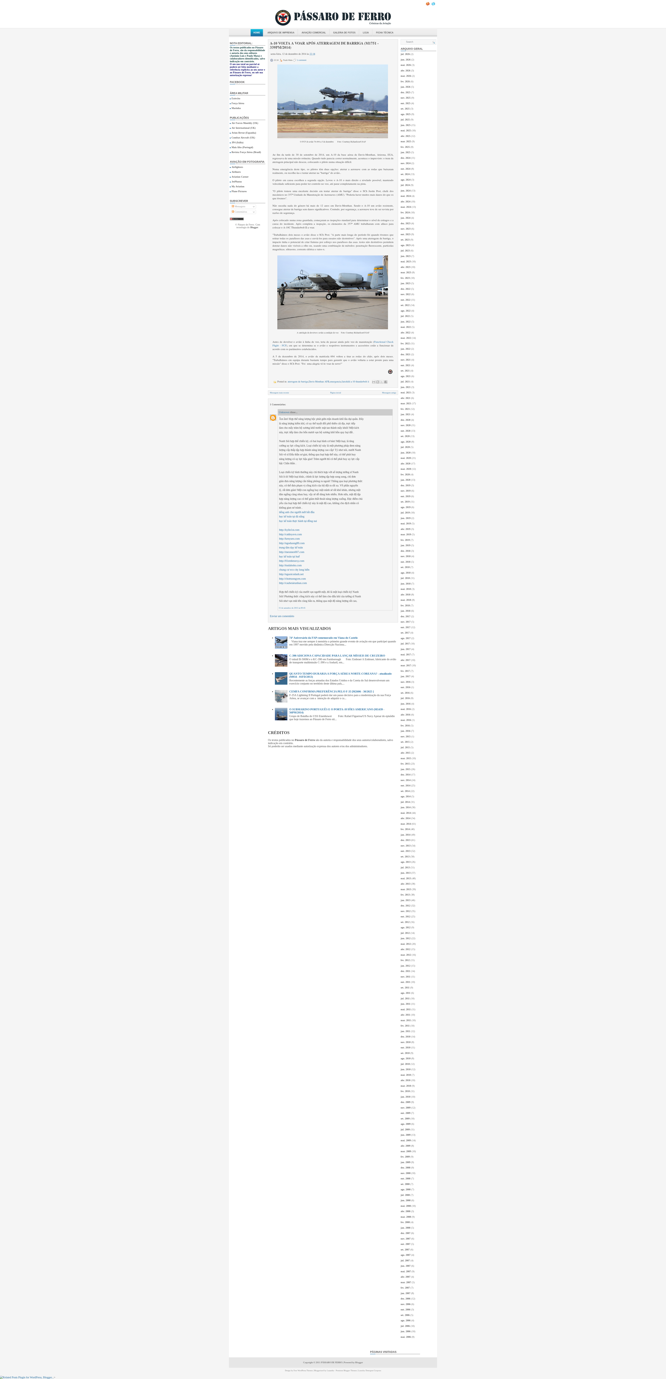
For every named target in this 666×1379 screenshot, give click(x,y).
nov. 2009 (406, 1107)
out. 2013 (405, 851)
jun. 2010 (406, 1069)
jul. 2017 (405, 643)
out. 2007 (405, 1244)
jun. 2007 (406, 1266)
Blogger (254, 227)
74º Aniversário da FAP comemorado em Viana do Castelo (323, 637)
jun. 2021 (406, 387)
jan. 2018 (405, 611)
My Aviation (238, 186)
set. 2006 (405, 1315)
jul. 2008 (405, 1195)
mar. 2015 (406, 758)
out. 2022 (405, 300)
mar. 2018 (406, 600)
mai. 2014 (406, 813)
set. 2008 (405, 1184)
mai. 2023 (406, 261)
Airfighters (237, 167)
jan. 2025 (405, 152)
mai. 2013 (406, 878)
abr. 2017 (405, 660)
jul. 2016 (405, 698)
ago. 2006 (406, 1320)
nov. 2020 (406, 425)
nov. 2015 (406, 736)
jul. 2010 (405, 1064)
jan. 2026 (405, 87)
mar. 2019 (406, 534)
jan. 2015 (405, 769)
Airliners (236, 172)
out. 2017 (405, 627)
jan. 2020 (405, 480)
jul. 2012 (405, 933)
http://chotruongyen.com (292, 578)
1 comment (301, 60)
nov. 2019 (406, 491)
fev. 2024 (405, 212)
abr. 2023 (405, 267)
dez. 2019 (405, 485)
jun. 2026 (406, 59)
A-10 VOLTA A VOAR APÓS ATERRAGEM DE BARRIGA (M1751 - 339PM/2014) (324, 45)
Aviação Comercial (314, 32)
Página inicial (335, 393)
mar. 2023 (406, 272)
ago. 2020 (406, 441)
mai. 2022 (406, 327)
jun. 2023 (406, 256)
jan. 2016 (405, 731)
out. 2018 (405, 562)
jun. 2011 (405, 1004)
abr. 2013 (405, 884)
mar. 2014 (406, 824)
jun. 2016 (406, 703)
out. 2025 (405, 103)
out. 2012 (405, 916)
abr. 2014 (405, 818)
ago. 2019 (406, 507)
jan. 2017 (405, 676)
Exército (236, 98)
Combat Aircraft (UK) (243, 137)
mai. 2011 (406, 1009)
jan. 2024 (405, 218)
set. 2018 (405, 567)
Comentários (240, 212)
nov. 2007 (406, 1238)
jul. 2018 (405, 578)
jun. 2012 (406, 938)
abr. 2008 (405, 1211)
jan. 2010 (405, 1097)
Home (256, 32)
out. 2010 (405, 1047)
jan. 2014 (405, 834)
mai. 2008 (406, 1206)
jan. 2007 (405, 1293)
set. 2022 (405, 305)
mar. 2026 (406, 76)
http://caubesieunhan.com (293, 583)
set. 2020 (405, 436)
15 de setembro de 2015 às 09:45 (292, 608)
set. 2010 (405, 1053)
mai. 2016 (406, 709)
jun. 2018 (406, 583)
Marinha (236, 108)
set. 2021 (405, 370)
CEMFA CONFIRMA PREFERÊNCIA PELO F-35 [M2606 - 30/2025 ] (331, 691)
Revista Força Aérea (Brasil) (246, 152)
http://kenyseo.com (289, 538)
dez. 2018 (405, 551)
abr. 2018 (405, 594)
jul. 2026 (405, 54)
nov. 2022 (406, 294)
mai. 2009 (406, 1140)
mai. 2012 (406, 944)
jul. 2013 (405, 867)
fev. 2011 (405, 1025)
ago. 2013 (406, 862)
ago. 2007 (406, 1255)
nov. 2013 (406, 845)
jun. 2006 (406, 1331)
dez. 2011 (405, 971)
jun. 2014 (406, 807)
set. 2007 (405, 1249)
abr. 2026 (405, 70)
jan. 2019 (405, 545)
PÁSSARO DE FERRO (331, 1362)
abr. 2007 (405, 1277)
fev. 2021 (405, 409)
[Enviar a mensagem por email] (373, 382)
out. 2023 (405, 234)
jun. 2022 (406, 321)
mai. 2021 (406, 392)
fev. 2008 (405, 1222)
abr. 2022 (405, 332)
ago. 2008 (406, 1189)
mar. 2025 (406, 141)
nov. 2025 (406, 98)
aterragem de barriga (298, 381)
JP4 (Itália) (238, 142)
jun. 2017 (406, 649)
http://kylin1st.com (289, 529)
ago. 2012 (406, 927)
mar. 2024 (406, 207)
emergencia (335, 381)
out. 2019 (405, 496)
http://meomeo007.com (291, 552)
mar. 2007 (406, 1282)
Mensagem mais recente (279, 393)
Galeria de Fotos (344, 32)
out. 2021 (405, 365)
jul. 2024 (405, 185)
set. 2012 (405, 922)
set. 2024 (405, 174)
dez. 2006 (405, 1298)
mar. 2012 (406, 955)
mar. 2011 (406, 1020)
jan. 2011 (405, 1031)
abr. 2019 (405, 529)
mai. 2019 (406, 523)
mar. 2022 (406, 338)
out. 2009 (405, 1113)
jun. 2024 (406, 190)
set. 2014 (405, 791)
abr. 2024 (405, 201)
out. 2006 (405, 1309)
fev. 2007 (405, 1287)
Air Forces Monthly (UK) (245, 123)
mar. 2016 (406, 720)
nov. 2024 (406, 163)
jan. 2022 (405, 349)
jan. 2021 (405, 414)
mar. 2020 (406, 469)
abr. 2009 (405, 1146)
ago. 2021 (406, 376)
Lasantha (330, 1370)
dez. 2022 (405, 289)
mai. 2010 (406, 1075)
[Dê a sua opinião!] (377, 382)
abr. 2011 (405, 1015)
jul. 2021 (405, 381)
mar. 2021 (406, 403)
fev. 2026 (405, 81)
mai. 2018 (406, 589)
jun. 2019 (406, 518)
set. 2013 (405, 856)
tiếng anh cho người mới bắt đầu (296, 512)
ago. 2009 (406, 1124)
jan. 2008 (405, 1228)
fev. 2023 (405, 278)
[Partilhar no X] (381, 382)
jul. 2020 (405, 447)
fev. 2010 (405, 1091)
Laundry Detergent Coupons (369, 1370)
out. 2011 (405, 982)
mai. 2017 (406, 654)
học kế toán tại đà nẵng (291, 516)
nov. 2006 (406, 1304)
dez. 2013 (405, 840)
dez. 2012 (405, 905)
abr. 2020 (405, 463)
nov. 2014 (406, 780)
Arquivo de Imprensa (280, 32)
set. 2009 (405, 1118)
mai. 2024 (406, 196)
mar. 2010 (406, 1086)
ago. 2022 (406, 310)
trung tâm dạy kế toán (291, 547)
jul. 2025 (405, 119)
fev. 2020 (405, 474)
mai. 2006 (406, 1337)
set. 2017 (405, 632)
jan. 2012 (405, 966)
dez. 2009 (405, 1102)
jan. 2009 (405, 1162)
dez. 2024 (405, 158)
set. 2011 (405, 987)
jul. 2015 (405, 747)
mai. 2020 (406, 458)
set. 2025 (405, 108)
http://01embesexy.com (291, 560)
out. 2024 (405, 169)
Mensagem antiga (389, 393)
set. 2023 (405, 239)
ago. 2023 (406, 245)
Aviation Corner (240, 177)
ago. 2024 (406, 179)
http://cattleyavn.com (290, 534)
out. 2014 (405, 785)
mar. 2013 (406, 889)
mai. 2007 (406, 1271)
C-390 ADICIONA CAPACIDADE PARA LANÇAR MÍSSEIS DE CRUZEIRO (337, 655)
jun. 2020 (406, 452)
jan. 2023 (405, 283)
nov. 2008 (406, 1173)
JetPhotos (237, 181)
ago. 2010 (406, 1058)
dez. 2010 (405, 1036)
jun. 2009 (406, 1135)
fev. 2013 (405, 894)
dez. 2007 (405, 1233)
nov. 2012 (406, 911)
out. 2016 (405, 687)
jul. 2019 (405, 512)
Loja (366, 32)
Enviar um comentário (282, 616)
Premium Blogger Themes (346, 1370)
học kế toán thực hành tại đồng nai (298, 521)
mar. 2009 (406, 1151)
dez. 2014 (405, 774)
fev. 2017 (405, 671)
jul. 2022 (405, 316)
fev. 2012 (405, 960)
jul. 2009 (405, 1129)
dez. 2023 (405, 223)
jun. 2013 (406, 873)
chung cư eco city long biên (294, 569)
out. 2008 (405, 1178)
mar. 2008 (406, 1217)
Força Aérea (238, 103)
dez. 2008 (405, 1167)
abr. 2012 (405, 949)
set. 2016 (405, 693)
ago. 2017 (406, 638)
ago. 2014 (406, 796)
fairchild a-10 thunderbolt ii (355, 381)
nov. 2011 (405, 976)
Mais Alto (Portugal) (242, 147)
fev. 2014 (405, 829)
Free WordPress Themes (303, 1370)
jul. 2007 (405, 1260)
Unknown (284, 412)
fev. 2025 (405, 147)
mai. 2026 (406, 65)
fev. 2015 (405, 763)
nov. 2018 (406, 556)
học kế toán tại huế (289, 556)
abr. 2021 (405, 398)
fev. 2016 (405, 725)
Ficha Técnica (384, 32)
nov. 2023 (406, 229)
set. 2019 (405, 501)
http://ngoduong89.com (292, 543)
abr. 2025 (405, 136)
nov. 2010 (406, 1042)
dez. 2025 (405, 92)
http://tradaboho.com (290, 565)
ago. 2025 (406, 114)
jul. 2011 (405, 998)
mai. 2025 (406, 130)
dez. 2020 (405, 420)
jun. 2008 (406, 1200)
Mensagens (239, 206)
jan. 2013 (405, 900)
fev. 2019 (405, 540)
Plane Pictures (239, 191)
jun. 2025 (406, 125)
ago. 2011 (405, 993)
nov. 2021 (406, 360)
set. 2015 (405, 742)
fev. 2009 (405, 1156)
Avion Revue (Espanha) (244, 133)
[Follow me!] (433, 4)
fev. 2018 (405, 605)
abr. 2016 (405, 714)
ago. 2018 (406, 572)
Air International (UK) (244, 128)
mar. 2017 (406, 665)
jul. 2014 (405, 802)
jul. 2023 (405, 250)
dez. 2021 (405, 354)
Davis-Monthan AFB (319, 381)
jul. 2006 (405, 1326)
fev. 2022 (405, 343)
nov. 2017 (406, 622)
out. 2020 (405, 431)
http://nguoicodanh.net (291, 574)
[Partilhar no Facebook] (385, 382)
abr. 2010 (405, 1080)
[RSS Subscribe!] (428, 4)
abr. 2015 (405, 753)
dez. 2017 (405, 616)
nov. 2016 (406, 682)
